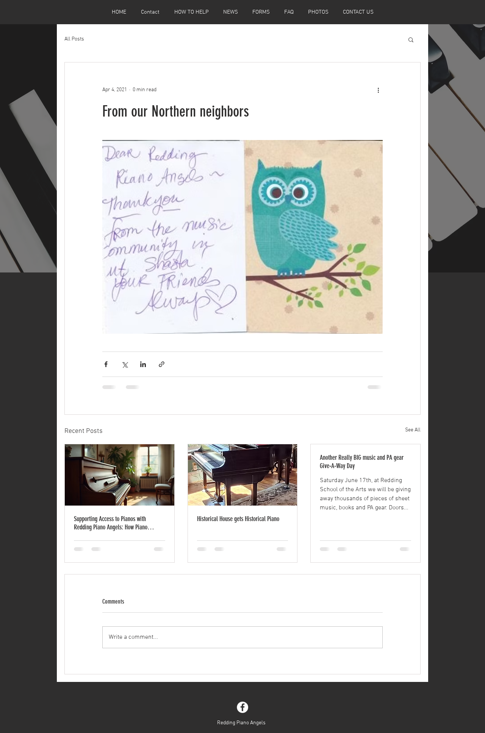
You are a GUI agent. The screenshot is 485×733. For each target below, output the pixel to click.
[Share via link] (161, 364)
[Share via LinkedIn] (143, 364)
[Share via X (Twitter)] (124, 364)
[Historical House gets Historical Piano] (242, 475)
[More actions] (378, 89)
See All (413, 430)
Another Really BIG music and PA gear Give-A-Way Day (362, 461)
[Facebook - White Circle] (242, 707)
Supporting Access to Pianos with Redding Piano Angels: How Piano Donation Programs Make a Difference (115, 523)
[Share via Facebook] (106, 364)
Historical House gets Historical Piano (238, 519)
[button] (411, 39)
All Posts (74, 39)
